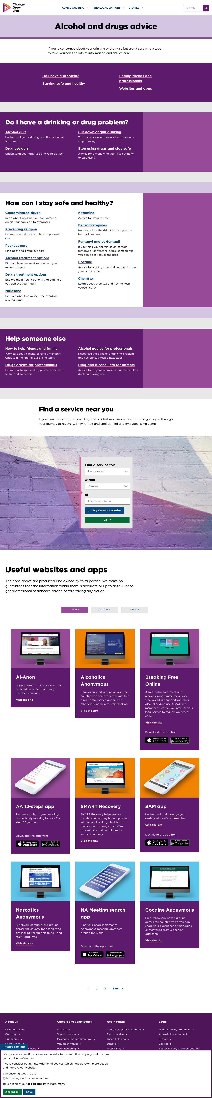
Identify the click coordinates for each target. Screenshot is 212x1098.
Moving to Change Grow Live (74, 1039)
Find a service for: (100, 465)
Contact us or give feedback (124, 1029)
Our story (11, 1034)
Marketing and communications (26, 1078)
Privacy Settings (14, 1046)
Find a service (115, 1034)
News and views (15, 1029)
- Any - (74, 609)
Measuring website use (20, 1073)
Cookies (164, 1043)
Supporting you (67, 1034)
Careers (62, 1029)
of (86, 495)
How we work (13, 1043)
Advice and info (73, 7)
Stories (134, 7)
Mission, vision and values (21, 1048)
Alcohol (105, 609)
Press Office (114, 1048)
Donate (112, 1043)
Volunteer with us (68, 1043)
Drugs (134, 609)
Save (29, 1092)
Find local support (107, 7)
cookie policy (36, 1083)
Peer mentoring (67, 1048)
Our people (12, 1039)
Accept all (12, 1092)
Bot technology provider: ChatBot (179, 1048)
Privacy (164, 1039)
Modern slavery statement (175, 1029)
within (90, 480)
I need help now (117, 1039)
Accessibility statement (173, 1034)
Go (106, 519)
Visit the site (24, 699)
